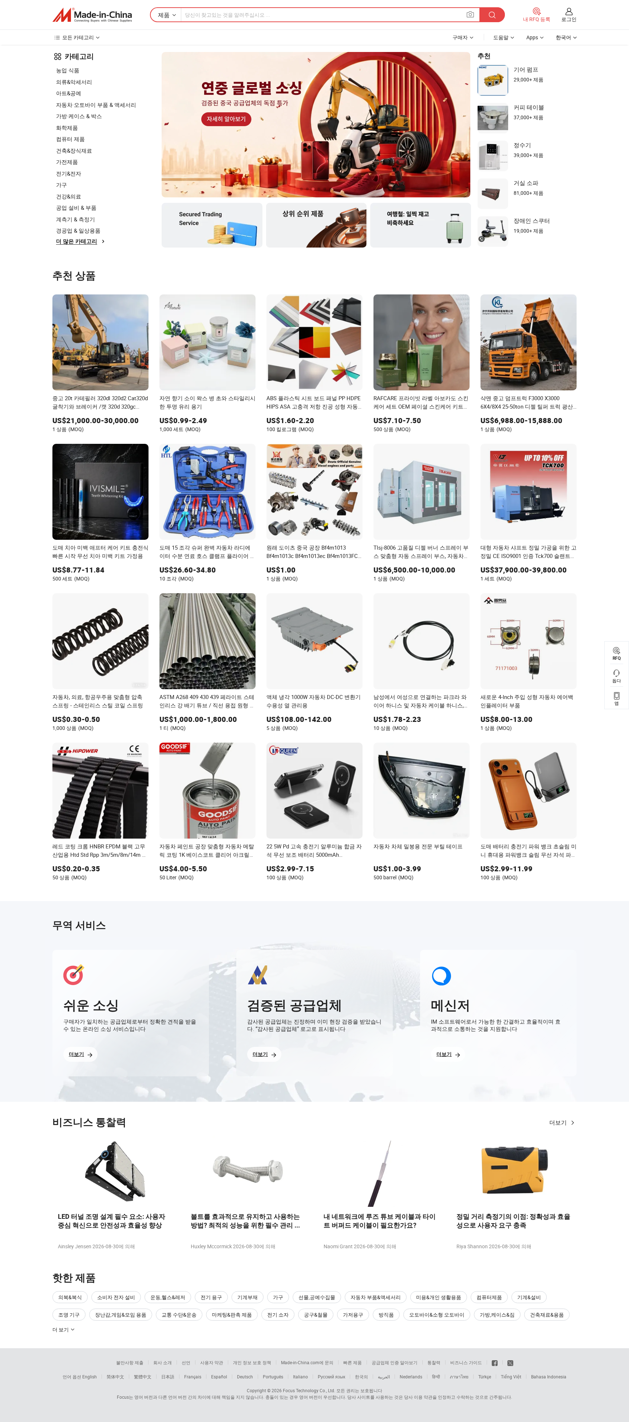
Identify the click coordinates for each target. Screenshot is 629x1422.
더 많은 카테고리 (76, 241)
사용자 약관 (211, 1362)
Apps (532, 37)
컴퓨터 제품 (70, 138)
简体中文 (115, 1376)
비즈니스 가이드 (466, 1362)
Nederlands (411, 1376)
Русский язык (331, 1376)
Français (192, 1376)
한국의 (361, 1376)
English (89, 1376)
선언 (186, 1362)
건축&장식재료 (74, 150)
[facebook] (495, 1362)
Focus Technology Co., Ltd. (309, 1390)
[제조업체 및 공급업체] (92, 15)
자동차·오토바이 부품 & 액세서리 (96, 104)
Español (219, 1376)
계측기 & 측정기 (75, 219)
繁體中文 (142, 1376)
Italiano (300, 1376)
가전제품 (67, 161)
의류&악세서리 (74, 81)
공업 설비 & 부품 (76, 207)
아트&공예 (68, 93)
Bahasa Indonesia (548, 1376)
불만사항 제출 (129, 1362)
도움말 (501, 37)
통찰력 (433, 1362)
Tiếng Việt (511, 1376)
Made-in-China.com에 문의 (307, 1362)
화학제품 (67, 127)
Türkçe (484, 1376)
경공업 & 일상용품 (78, 230)
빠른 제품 (352, 1362)
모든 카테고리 (78, 37)
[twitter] (510, 1362)
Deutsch (245, 1376)
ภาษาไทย (459, 1376)
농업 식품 (67, 70)
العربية (384, 1376)
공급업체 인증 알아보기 (395, 1362)
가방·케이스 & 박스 (79, 116)
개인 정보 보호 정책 (252, 1362)
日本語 (167, 1376)
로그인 (569, 19)
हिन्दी (436, 1376)
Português (273, 1376)
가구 (61, 184)
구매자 (460, 37)
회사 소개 (162, 1362)
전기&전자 (68, 173)
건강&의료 (68, 196)
